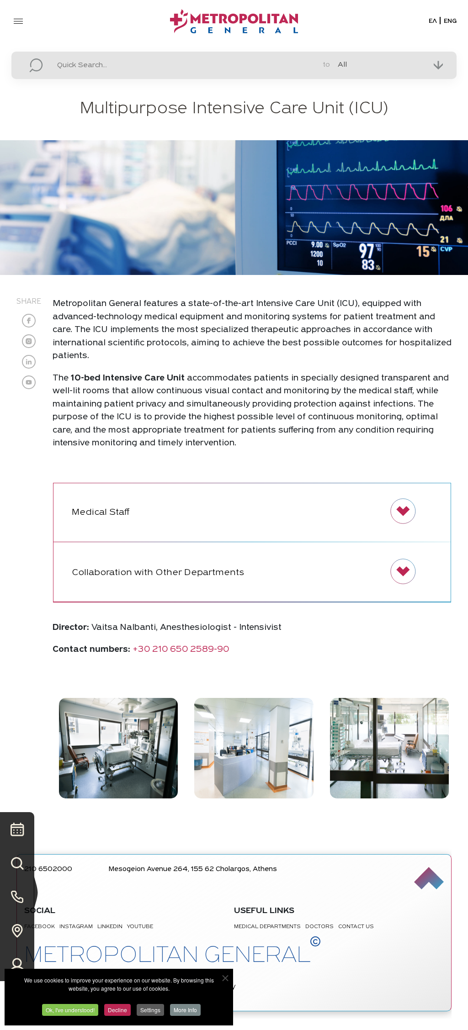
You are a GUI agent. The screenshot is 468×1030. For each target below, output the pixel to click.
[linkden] (29, 362)
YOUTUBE (140, 927)
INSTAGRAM (76, 927)
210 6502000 (48, 869)
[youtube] (29, 382)
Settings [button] (150, 1010)
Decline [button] (117, 1010)
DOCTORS (319, 927)
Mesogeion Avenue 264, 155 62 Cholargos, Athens (193, 869)
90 (223, 649)
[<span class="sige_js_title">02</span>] (253, 748)
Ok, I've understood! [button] (70, 1010)
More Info (185, 1010)
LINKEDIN (109, 927)
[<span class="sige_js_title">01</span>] (118, 748)
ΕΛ (433, 21)
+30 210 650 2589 (173, 649)
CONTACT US (356, 927)
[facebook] (29, 320)
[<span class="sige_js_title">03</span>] (389, 748)
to (326, 65)
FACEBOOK (39, 927)
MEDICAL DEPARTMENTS (267, 927)
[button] (252, 512)
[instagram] (29, 341)
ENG (450, 21)
